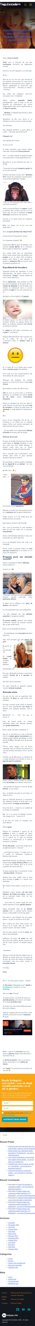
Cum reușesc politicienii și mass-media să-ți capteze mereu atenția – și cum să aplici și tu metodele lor (21, 1160)
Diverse (10, 1261)
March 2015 (12, 1234)
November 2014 (13, 1238)
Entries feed (12, 1279)
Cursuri (4, 1293)
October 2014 (12, 1240)
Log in (10, 1277)
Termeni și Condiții (17, 1299)
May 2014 (11, 1245)
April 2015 (11, 1231)
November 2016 (13, 1225)
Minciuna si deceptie (15, 1265)
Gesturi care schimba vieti (16, 1263)
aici (30, 71)
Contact (4, 1303)
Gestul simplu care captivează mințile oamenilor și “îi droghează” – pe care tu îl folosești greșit (21, 1153)
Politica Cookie (16, 1303)
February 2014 (13, 1249)
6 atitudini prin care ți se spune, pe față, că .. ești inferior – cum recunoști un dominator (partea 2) (21, 1166)
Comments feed (13, 1281)
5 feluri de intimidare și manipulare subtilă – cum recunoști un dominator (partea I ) (20, 1173)
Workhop (6, 989)
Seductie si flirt (13, 1267)
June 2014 (11, 1242)
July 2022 (11, 1223)
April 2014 (11, 1247)
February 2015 (13, 1236)
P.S (4, 981)
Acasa (10, 1258)
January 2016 (12, 1229)
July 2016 (11, 1227)
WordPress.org (13, 1283)
